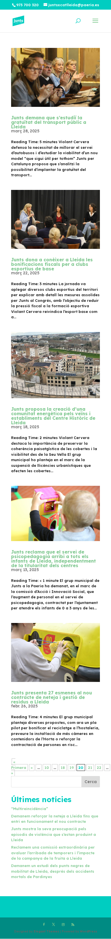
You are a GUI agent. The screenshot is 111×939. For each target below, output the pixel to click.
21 (90, 767)
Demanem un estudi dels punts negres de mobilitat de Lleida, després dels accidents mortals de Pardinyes (52, 871)
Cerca (91, 781)
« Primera (18, 765)
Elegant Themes (46, 931)
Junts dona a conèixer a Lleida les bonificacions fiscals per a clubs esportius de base (52, 264)
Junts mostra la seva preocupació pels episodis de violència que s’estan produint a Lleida (53, 834)
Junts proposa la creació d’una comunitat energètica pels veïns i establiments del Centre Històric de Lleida (53, 415)
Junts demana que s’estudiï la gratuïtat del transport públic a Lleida (48, 122)
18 (63, 767)
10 (46, 767)
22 (99, 767)
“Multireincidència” (29, 808)
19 (71, 767)
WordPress (88, 931)
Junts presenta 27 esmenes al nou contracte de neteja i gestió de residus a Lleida (51, 697)
